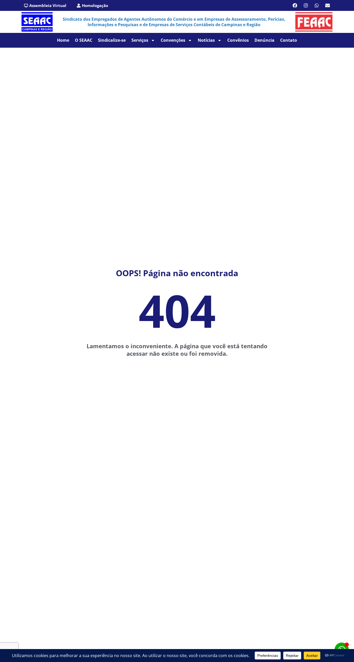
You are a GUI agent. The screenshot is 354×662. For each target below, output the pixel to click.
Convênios (238, 40)
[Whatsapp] (316, 5)
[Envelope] (327, 5)
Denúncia (264, 40)
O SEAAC (83, 40)
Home (63, 40)
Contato (288, 40)
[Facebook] (295, 5)
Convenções (173, 40)
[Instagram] (305, 5)
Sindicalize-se (112, 40)
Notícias (206, 40)
